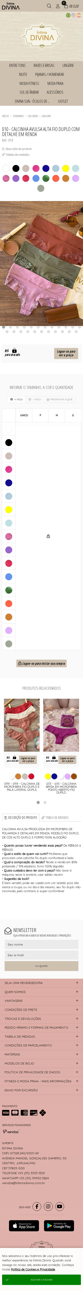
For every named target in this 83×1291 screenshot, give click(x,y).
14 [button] (14, 331)
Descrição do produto (22, 817)
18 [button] (41, 331)
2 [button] (10, 327)
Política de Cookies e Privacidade (33, 1269)
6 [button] (38, 327)
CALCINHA (33, 116)
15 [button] (20, 331)
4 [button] (24, 327)
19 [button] (48, 331)
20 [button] (55, 331)
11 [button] (72, 327)
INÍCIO (5, 116)
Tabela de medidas (57, 817)
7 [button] (45, 327)
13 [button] (7, 331)
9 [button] (58, 327)
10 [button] (65, 327)
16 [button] (27, 331)
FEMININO (18, 116)
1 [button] (3, 327)
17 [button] (34, 331)
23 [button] (76, 331)
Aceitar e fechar (41, 1279)
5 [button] (31, 327)
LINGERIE (46, 116)
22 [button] (69, 331)
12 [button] (79, 327)
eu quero (41, 966)
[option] (41, 263)
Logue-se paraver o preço (66, 353)
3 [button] (17, 327)
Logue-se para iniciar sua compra (43, 663)
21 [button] (62, 331)
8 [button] (52, 327)
